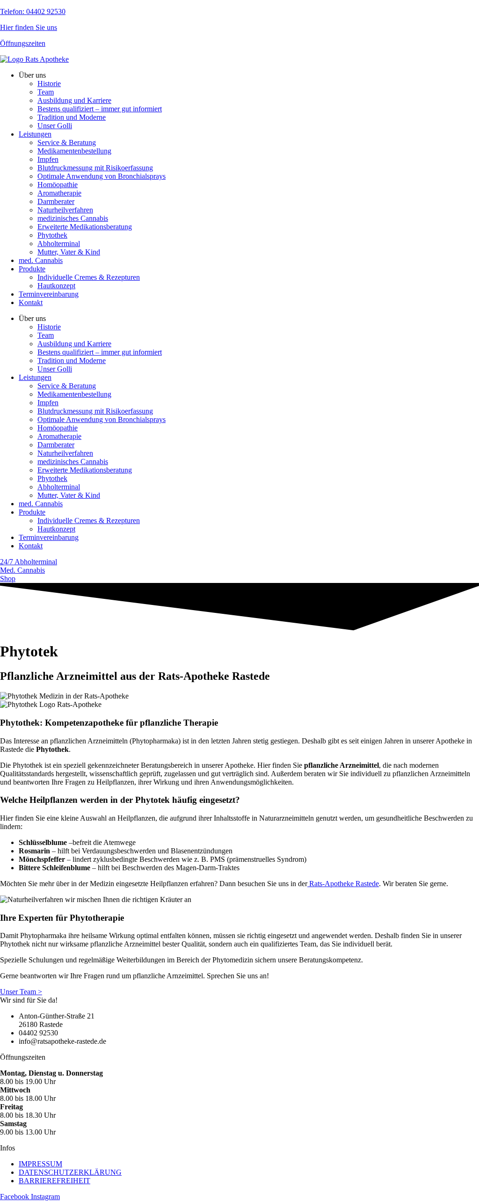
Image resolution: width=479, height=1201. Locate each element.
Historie (49, 83)
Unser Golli (54, 126)
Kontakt (31, 302)
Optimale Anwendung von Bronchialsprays (101, 176)
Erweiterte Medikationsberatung (84, 227)
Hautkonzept (56, 286)
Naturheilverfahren (65, 210)
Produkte (32, 269)
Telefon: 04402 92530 (32, 11)
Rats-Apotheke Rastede (343, 884)
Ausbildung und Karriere (74, 100)
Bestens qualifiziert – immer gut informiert (99, 109)
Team (45, 92)
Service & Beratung (66, 142)
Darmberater (55, 201)
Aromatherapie (59, 193)
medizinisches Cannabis (72, 218)
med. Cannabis (41, 260)
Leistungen (35, 134)
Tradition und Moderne (71, 117)
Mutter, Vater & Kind (68, 252)
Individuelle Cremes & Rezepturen (88, 277)
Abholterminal (58, 243)
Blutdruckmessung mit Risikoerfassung (95, 168)
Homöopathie (57, 185)
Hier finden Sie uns (28, 27)
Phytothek (52, 235)
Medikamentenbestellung (74, 151)
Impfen (47, 159)
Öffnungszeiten (22, 43)
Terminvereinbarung (49, 294)
